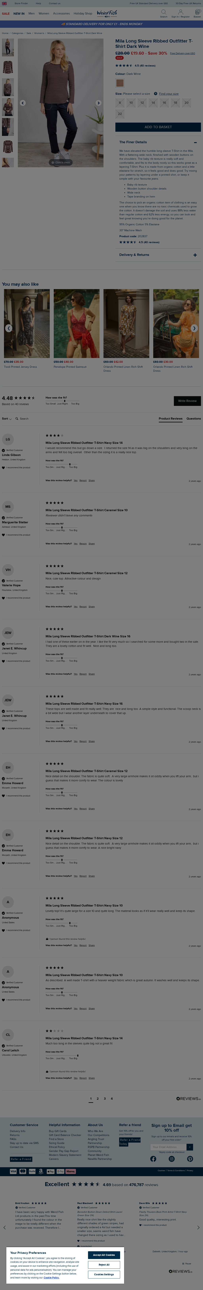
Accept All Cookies (104, 1255)
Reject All (104, 1264)
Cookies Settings (104, 1274)
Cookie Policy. (51, 1277)
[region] (65, 1265)
